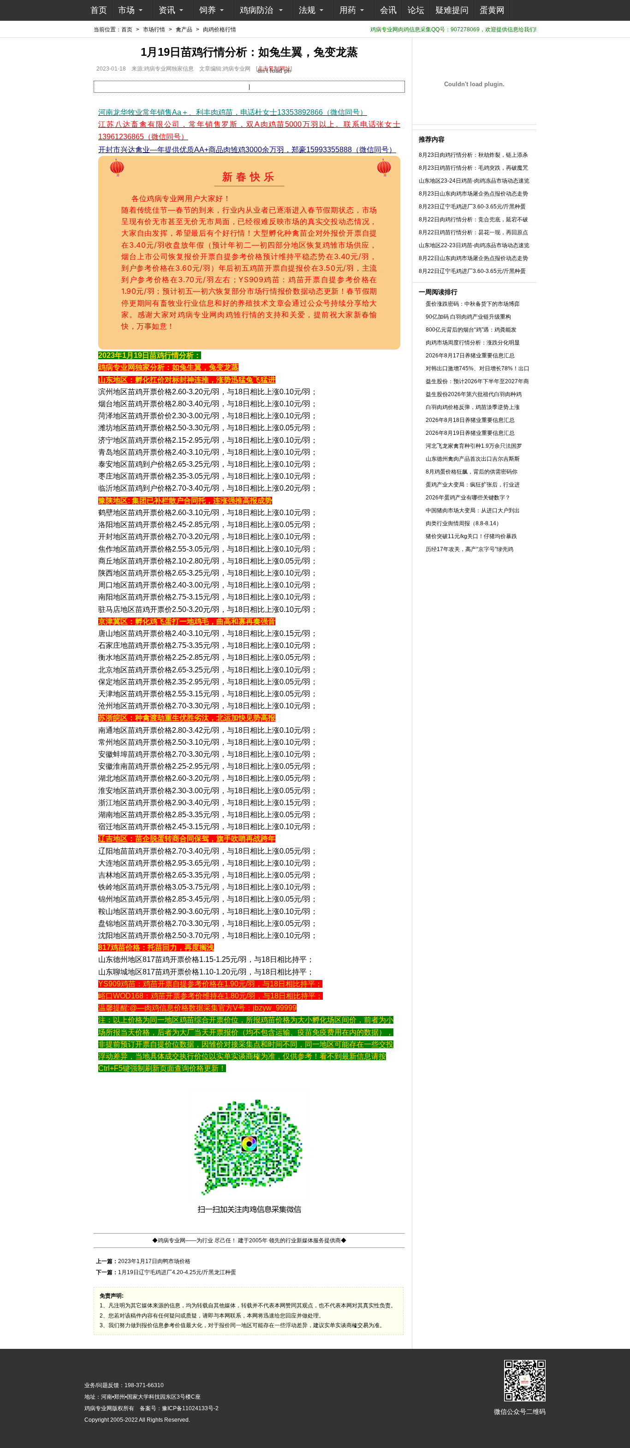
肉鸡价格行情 (219, 29)
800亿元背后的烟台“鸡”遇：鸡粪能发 (471, 329)
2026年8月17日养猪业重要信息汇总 (470, 355)
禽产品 (184, 29)
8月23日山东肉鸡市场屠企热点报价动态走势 (473, 193)
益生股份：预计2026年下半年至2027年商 (477, 381)
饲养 (207, 10)
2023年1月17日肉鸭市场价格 (154, 1261)
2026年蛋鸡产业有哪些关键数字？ (468, 497)
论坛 (416, 10)
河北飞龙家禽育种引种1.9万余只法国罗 (474, 446)
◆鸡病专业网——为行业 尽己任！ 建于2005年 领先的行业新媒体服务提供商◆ (249, 1240)
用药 (347, 10)
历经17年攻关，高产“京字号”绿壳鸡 (469, 549)
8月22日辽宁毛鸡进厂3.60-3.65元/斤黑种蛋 (472, 271)
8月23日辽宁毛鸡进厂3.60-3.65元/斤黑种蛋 (472, 206)
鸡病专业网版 (101, 1408)
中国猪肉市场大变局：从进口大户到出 (473, 510)
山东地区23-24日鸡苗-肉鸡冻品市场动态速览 (474, 181)
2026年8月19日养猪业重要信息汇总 (470, 433)
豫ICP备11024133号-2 (190, 1408)
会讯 (388, 10)
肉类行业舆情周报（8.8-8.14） (464, 523)
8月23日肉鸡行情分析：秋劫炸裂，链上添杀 (473, 155)
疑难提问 (452, 10)
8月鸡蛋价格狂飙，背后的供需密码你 (471, 472)
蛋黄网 (492, 10)
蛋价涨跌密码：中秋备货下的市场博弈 (473, 304)
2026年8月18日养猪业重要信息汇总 (470, 420)
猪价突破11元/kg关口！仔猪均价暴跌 (471, 536)
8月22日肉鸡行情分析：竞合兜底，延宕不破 (473, 219)
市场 (126, 10)
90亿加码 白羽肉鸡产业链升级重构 (468, 317)
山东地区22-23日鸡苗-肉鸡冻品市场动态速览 (474, 245)
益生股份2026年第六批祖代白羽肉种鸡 (474, 394)
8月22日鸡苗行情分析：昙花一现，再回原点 (473, 232)
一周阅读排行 (438, 292)
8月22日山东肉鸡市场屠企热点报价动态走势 (473, 258)
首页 (98, 10)
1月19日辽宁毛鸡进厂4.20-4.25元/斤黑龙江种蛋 (177, 1272)
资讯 (167, 10)
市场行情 (154, 29)
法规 (307, 10)
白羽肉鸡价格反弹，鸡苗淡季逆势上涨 (473, 407)
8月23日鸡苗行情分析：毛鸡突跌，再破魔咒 (473, 168)
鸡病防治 (256, 10)
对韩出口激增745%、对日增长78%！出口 (477, 368)
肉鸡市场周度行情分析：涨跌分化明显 (473, 342)
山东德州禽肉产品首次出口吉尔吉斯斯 (473, 459)
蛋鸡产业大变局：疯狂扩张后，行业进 (473, 484)
